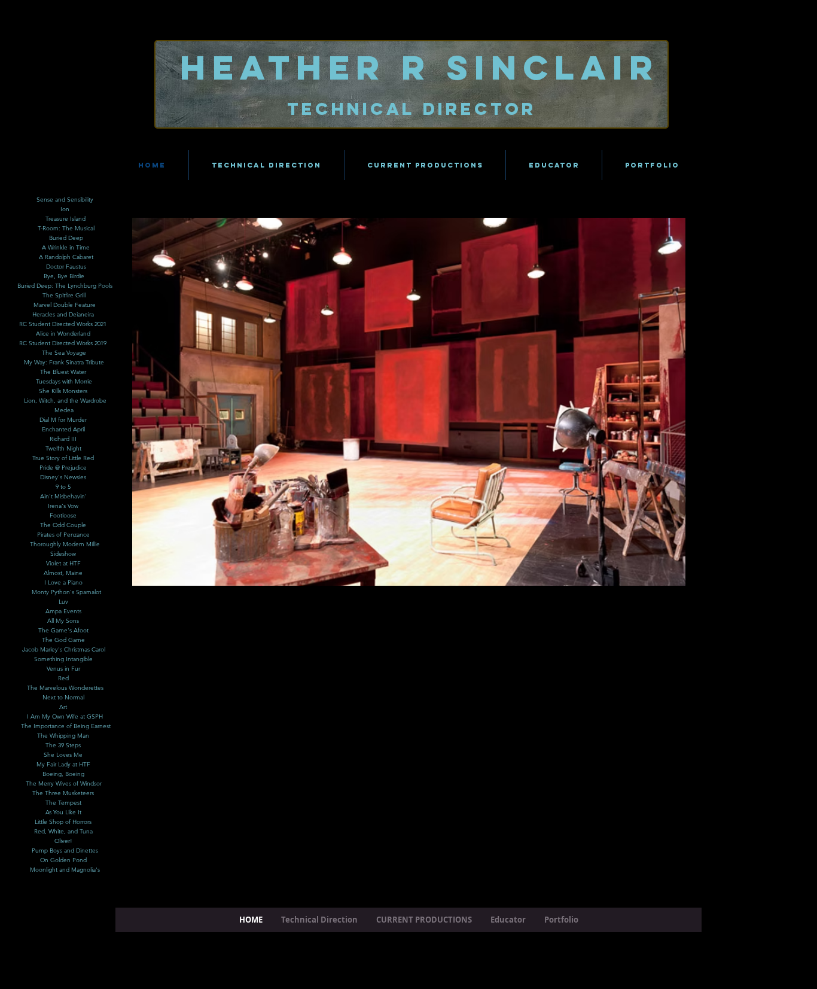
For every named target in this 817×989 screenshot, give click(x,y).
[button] (439, 402)
